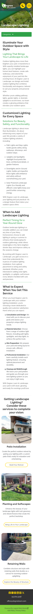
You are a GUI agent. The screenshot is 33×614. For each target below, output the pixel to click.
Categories (7, 34)
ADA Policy (11, 610)
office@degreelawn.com (16, 601)
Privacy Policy (21, 610)
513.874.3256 (16, 597)
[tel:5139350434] (22, 5)
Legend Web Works (20, 608)
